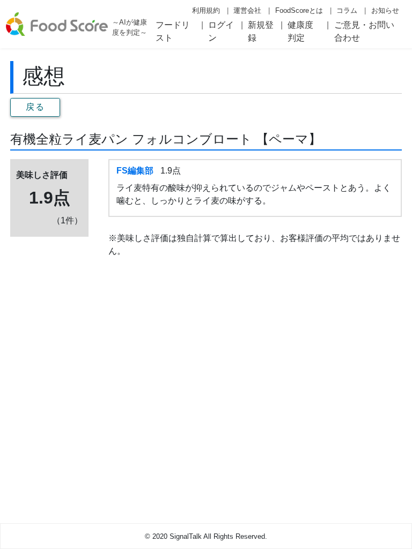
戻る (35, 106)
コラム (346, 10)
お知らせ (385, 10)
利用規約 (206, 10)
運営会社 (247, 10)
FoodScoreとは (299, 10)
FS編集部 (134, 170)
